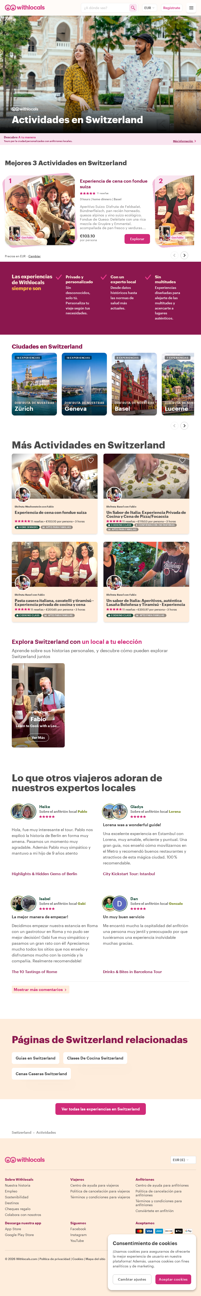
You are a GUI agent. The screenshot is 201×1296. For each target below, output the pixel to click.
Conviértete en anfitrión (155, 1211)
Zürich (34, 406)
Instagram (78, 1235)
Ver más (38, 737)
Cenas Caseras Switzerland (41, 1073)
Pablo (82, 811)
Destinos (12, 1203)
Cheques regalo (17, 1209)
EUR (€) (179, 1160)
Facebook (78, 1229)
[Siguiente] (184, 255)
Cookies (77, 1259)
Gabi (82, 903)
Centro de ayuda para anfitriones (162, 1185)
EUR (147, 8)
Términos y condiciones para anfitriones (159, 1203)
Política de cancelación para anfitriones (159, 1193)
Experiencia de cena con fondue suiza (51, 512)
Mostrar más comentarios (38, 989)
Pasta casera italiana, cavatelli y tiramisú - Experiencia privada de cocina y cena (54, 602)
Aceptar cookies (173, 1279)
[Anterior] (174, 255)
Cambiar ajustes (132, 1279)
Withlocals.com (26, 1259)
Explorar (137, 239)
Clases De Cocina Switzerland (95, 1058)
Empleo (11, 1191)
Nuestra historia (17, 1185)
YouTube (77, 1240)
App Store (13, 1229)
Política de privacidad (54, 1259)
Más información (183, 141)
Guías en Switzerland (35, 1058)
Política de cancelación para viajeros (100, 1191)
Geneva (84, 406)
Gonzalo (176, 903)
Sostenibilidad (16, 1197)
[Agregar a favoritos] (91, 460)
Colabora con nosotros (23, 1215)
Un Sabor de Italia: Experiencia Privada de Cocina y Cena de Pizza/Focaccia (146, 514)
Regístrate (171, 8)
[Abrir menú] (191, 8)
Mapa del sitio (95, 1259)
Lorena (175, 811)
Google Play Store (19, 1235)
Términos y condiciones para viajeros (100, 1197)
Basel (134, 406)
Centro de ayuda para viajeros (94, 1185)
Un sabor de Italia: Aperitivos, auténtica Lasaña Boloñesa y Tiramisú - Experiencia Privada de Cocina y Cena (145, 604)
